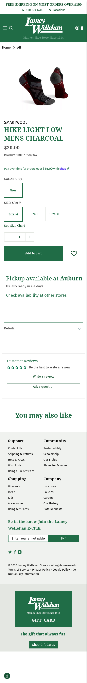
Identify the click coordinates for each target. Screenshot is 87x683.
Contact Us (15, 448)
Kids (11, 497)
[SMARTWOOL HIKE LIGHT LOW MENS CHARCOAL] (43, 83)
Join (64, 538)
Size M (13, 214)
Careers (48, 497)
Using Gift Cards (18, 509)
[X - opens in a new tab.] (10, 553)
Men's (12, 492)
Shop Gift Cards (43, 645)
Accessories (15, 503)
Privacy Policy (41, 569)
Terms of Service (19, 569)
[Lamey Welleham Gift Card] (43, 609)
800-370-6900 (34, 10)
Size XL (55, 214)
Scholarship (51, 454)
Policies (49, 492)
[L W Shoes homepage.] (43, 28)
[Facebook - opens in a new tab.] (15, 553)
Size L (34, 214)
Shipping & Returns (20, 454)
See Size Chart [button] (14, 226)
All (19, 47)
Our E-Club (50, 459)
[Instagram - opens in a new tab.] (20, 553)
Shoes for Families (55, 465)
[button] (10, 28)
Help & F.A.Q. (16, 459)
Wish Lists (14, 465)
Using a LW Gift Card (21, 471)
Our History (51, 503)
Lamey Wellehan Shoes (33, 565)
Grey (13, 190)
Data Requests (53, 509)
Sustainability (52, 448)
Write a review (43, 376)
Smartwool (15, 122)
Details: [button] (9, 328)
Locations (58, 10)
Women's (14, 486)
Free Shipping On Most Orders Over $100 (44, 4)
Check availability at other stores (36, 295)
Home (6, 47)
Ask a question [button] (43, 387)
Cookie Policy (61, 569)
